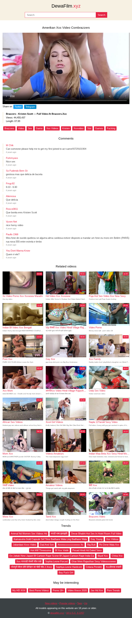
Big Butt (91, 544)
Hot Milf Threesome (40, 550)
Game (39, 128)
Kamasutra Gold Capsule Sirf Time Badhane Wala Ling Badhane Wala (50, 539)
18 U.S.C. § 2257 (75, 613)
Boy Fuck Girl (66, 572)
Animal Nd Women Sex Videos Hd (29, 533)
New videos (51, 603)
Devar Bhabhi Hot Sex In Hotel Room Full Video (96, 533)
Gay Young (96, 539)
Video (21, 128)
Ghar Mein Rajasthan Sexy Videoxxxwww (93, 561)
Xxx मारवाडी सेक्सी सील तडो (28, 561)
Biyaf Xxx (103, 555)
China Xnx (117, 555)
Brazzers (9, 128)
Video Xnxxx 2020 (77, 590)
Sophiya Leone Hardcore (69, 566)
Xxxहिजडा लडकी (113, 566)
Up (85, 603)
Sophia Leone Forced (56, 561)
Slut (89, 128)
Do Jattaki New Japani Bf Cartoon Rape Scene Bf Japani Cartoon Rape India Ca (51, 555)
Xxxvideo (78, 128)
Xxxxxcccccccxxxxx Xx (70, 544)
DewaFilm (66, 6)
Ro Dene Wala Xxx (109, 544)
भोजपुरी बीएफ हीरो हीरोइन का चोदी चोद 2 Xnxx (31, 566)
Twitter (18, 106)
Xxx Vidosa (112, 539)
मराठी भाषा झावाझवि (59, 533)
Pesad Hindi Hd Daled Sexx (87, 550)
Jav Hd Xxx (97, 590)
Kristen (66, 128)
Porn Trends (113, 590)
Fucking (111, 128)
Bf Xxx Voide (62, 550)
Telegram (30, 106)
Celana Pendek (94, 566)
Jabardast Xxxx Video (24, 544)
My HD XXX (18, 590)
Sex (30, 128)
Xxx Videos (52, 128)
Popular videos (67, 603)
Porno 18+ (58, 590)
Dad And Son (47, 544)
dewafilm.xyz (57, 613)
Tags (79, 603)
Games (99, 128)
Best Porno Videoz (39, 590)
